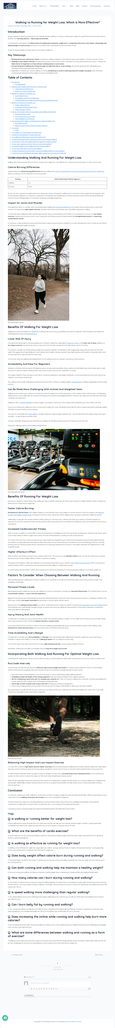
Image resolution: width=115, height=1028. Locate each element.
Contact (84, 6)
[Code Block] (49, 989)
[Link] (51, 989)
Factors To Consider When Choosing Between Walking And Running (34, 112)
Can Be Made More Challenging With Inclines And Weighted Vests (36, 100)
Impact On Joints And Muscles (25, 91)
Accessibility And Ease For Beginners (27, 98)
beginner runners (73, 343)
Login (89, 977)
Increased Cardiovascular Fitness (26, 107)
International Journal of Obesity (92, 605)
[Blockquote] (46, 989)
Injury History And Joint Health (25, 116)
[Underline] (36, 989)
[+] (57, 988)
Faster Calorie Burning (22, 105)
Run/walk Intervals (21, 123)
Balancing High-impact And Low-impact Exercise (31, 126)
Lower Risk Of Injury (21, 96)
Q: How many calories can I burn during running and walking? (32, 144)
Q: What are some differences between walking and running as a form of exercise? (39, 153)
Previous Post (17, 954)
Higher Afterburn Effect (23, 109)
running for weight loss (63, 207)
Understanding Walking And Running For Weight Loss (29, 87)
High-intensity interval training (81, 563)
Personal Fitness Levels (22, 114)
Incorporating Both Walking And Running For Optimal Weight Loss (33, 121)
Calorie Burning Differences (24, 89)
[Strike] (39, 989)
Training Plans (54, 6)
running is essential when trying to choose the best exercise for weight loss (79, 171)
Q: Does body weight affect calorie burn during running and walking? (34, 139)
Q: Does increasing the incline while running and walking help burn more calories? (38, 151)
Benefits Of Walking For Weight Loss (24, 93)
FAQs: (17, 130)
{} (54, 988)
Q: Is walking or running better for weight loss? (27, 132)
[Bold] (31, 989)
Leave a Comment (14, 26)
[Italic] (34, 989)
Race (71, 6)
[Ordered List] (41, 989)
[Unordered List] (44, 989)
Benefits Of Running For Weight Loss (24, 103)
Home (34, 6)
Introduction (16, 82)
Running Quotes (95, 6)
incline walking (32, 414)
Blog (77, 6)
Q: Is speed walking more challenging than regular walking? (31, 146)
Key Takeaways (20, 84)
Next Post (99, 954)
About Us (42, 6)
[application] (46, 6)
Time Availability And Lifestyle (24, 119)
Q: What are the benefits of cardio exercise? (26, 135)
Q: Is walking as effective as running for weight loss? (29, 137)
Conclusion (15, 128)
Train (63, 6)
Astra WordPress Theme (73, 1021)
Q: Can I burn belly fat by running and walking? (27, 148)
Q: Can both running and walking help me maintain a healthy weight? (34, 142)
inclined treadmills (26, 402)
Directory (107, 6)
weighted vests (32, 334)
